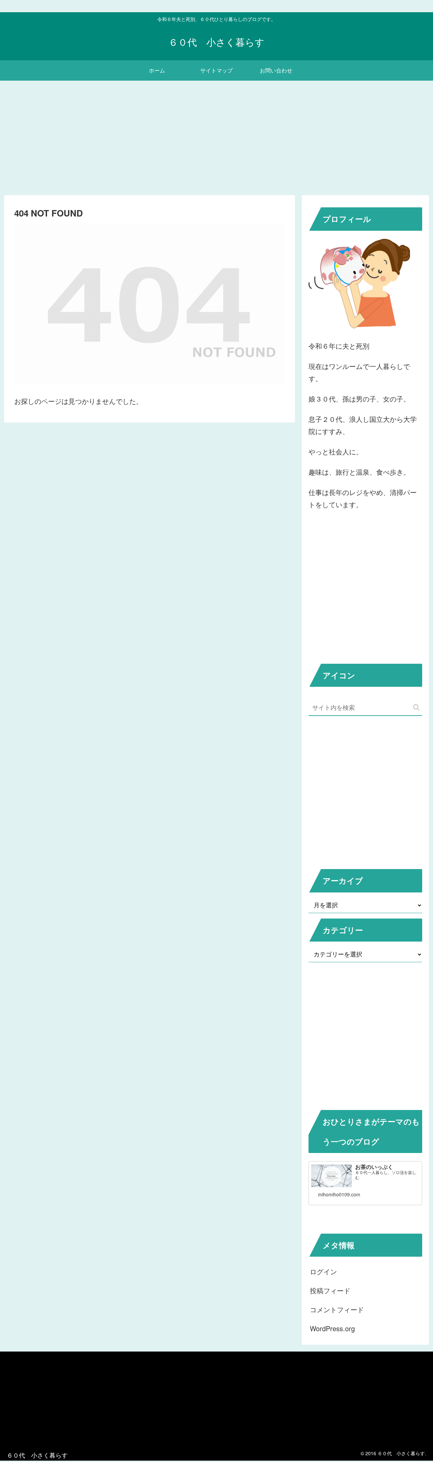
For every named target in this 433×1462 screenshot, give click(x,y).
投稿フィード (330, 1290)
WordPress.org (332, 1328)
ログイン (323, 1271)
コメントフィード (337, 1309)
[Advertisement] (216, 136)
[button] (416, 707)
